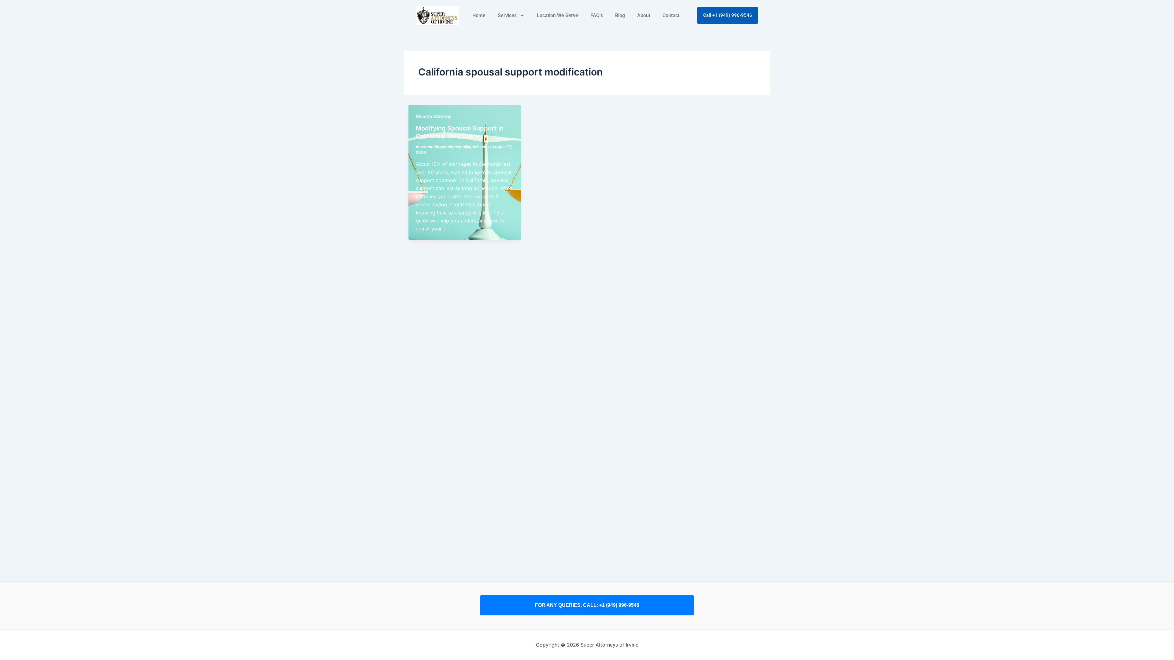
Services (507, 15)
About (643, 15)
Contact (671, 15)
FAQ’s (596, 15)
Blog (620, 15)
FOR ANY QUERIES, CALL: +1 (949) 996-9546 (587, 605)
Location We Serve (557, 15)
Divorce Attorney (433, 116)
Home (478, 15)
